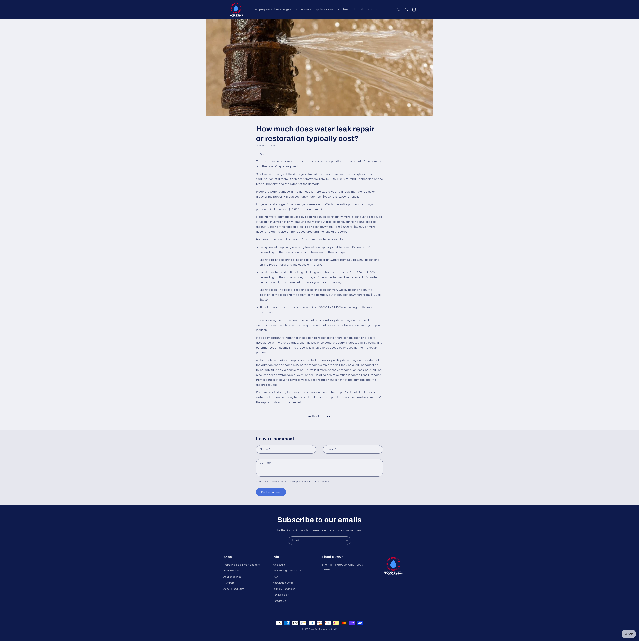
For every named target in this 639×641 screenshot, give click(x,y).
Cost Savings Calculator (287, 571)
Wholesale (279, 565)
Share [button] (263, 154)
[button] (364, 9)
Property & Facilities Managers (241, 565)
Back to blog (321, 416)
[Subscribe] (347, 540)
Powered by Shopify (328, 629)
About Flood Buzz (233, 589)
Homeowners (231, 571)
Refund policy (281, 595)
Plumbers (229, 583)
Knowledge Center (283, 583)
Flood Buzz (314, 629)
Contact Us (279, 601)
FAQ (275, 577)
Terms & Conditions (284, 589)
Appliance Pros (232, 577)
